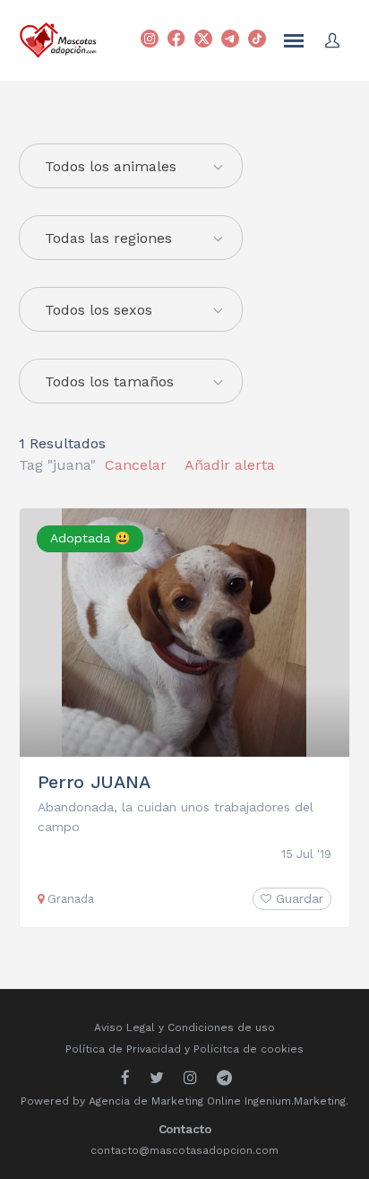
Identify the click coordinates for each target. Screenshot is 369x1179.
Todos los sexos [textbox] (98, 309)
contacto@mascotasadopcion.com (184, 1150)
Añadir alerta (229, 464)
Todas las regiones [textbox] (108, 238)
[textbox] (131, 166)
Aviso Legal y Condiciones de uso (184, 1027)
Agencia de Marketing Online (165, 1101)
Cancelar (136, 464)
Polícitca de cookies (248, 1049)
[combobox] (131, 237)
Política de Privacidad (123, 1049)
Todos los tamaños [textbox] (109, 381)
